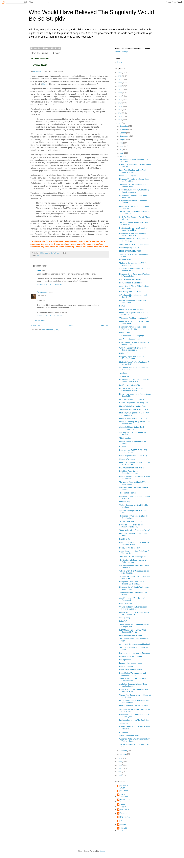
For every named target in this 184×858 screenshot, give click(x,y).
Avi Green (124, 791)
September (124, 136)
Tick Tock (122, 373)
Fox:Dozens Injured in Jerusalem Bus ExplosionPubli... (133, 701)
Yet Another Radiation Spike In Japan (133, 410)
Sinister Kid (123, 723)
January (123, 754)
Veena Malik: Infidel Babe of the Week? (134, 530)
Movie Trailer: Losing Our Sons (131, 309)
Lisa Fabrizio (38, 71)
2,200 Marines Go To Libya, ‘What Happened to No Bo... (132, 631)
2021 (120, 90)
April (122, 153)
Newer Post (35, 326)
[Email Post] (64, 253)
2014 (120, 113)
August (122, 140)
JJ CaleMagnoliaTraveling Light (131, 336)
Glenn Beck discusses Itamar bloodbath (134, 644)
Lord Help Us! (124, 539)
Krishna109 (124, 809)
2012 (120, 120)
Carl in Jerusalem (124, 796)
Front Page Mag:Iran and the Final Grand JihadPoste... (132, 171)
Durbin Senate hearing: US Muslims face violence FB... (133, 229)
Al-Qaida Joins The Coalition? (131, 656)
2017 (120, 103)
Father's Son (124, 621)
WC (121, 821)
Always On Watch (124, 787)
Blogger (102, 851)
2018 (120, 100)
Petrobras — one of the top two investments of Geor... (131, 526)
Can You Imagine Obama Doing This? (134, 403)
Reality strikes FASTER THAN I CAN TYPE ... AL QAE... (133, 451)
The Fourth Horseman (127, 493)
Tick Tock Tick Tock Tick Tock (130, 521)
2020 (120, 93)
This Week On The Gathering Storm (133, 557)
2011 (120, 123)
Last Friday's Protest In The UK (131, 385)
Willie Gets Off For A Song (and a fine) (133, 244)
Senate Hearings (121, 52)
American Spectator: (39, 59)
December (124, 126)
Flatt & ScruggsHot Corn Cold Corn (133, 418)
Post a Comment (40, 321)
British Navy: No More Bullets (130, 670)
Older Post (104, 326)
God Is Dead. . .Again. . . (128, 176)
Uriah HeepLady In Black (129, 248)
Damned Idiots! (125, 260)
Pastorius (123, 813)
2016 (120, 106)
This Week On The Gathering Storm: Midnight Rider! (133, 185)
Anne (39, 271)
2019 (120, 96)
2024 (120, 79)
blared (44, 84)
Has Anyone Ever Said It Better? (131, 468)
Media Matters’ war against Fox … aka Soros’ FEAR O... (134, 322)
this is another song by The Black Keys (134, 720)
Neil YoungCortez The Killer (130, 292)
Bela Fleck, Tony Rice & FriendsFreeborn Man (128, 472)
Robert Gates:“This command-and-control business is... (132, 674)
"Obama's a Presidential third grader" (133, 318)
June (122, 146)
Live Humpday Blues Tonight (130, 635)
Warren (123, 824)
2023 (120, 83)
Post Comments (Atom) (50, 330)
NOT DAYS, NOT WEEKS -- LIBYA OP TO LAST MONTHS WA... (133, 381)
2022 (120, 86)
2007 (120, 768)
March (122, 156)
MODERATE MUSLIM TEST (130, 251)
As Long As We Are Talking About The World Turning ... (133, 369)
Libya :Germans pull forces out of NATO (134, 706)
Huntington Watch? (126, 667)
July (121, 143)
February (123, 751)
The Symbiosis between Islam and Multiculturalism (132, 561)
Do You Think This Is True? (129, 548)
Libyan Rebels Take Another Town (132, 406)
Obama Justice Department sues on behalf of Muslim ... (133, 608)
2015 (120, 110)
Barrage (122, 306)
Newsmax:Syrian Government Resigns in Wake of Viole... (134, 275)
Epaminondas (42, 292)
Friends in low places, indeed (130, 663)
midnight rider (123, 829)
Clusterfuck (123, 732)
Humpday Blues (125, 603)
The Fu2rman (125, 817)
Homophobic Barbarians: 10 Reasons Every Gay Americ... (134, 543)
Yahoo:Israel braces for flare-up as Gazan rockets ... (132, 680)
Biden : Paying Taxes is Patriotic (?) (133, 456)
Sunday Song (124, 618)
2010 (120, 758)
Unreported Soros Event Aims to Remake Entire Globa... (131, 583)
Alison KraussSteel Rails (129, 736)
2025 (120, 76)
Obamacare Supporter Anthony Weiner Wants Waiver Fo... (134, 613)
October (123, 133)
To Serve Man (124, 376)
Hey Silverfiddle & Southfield (130, 283)
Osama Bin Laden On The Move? (132, 399)
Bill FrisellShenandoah (128, 353)
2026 (120, 73)
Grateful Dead (124, 332)
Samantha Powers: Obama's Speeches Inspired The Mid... (134, 270)
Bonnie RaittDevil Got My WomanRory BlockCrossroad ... (134, 191)
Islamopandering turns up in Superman (134, 653)
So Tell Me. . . (124, 447)
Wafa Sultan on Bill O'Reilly (130, 280)
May (121, 150)
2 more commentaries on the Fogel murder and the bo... (132, 328)
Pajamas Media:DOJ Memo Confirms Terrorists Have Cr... (133, 691)
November (124, 129)
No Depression (125, 660)
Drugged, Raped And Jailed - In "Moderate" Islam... (131, 358)
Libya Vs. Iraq (124, 502)
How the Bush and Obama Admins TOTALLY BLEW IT (132, 234)
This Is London (125, 438)
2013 (120, 116)
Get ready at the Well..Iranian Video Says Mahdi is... (133, 301)
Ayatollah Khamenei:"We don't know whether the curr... (133, 685)
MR (38, 255)
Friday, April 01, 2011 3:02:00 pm (49, 316)
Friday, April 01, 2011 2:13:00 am (49, 284)
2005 (120, 775)
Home (70, 326)
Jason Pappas (123, 805)
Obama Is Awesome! (127, 459)
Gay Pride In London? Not (129, 339)
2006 (120, 772)
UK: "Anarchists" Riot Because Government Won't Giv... (131, 390)
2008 (120, 765)
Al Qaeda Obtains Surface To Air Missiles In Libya (131, 428)
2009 (120, 762)
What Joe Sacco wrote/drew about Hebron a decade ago (132, 349)
